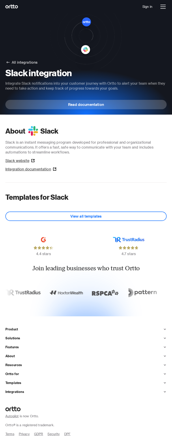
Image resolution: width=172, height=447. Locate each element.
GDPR (38, 434)
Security (53, 434)
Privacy (24, 434)
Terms (9, 434)
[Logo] (11, 6)
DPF (67, 434)
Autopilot (12, 416)
